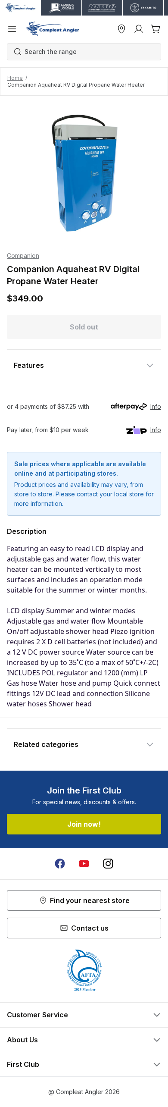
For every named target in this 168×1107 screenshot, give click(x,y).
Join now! (84, 824)
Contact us (90, 928)
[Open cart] (156, 29)
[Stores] (121, 29)
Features (29, 365)
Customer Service (37, 1014)
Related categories (46, 744)
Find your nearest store (90, 900)
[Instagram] (108, 864)
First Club (23, 1064)
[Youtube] (84, 864)
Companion (23, 255)
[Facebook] (60, 864)
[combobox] (88, 51)
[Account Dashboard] (139, 29)
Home (15, 78)
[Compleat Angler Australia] (52, 29)
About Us (22, 1039)
